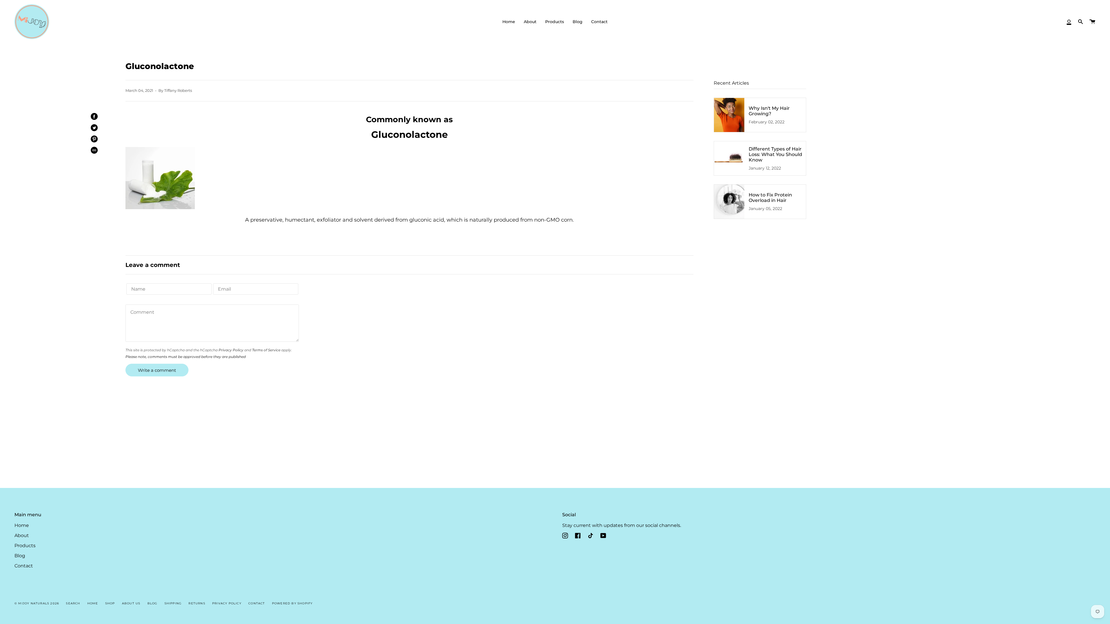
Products (25, 545)
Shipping (173, 603)
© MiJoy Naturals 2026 (36, 603)
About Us (131, 603)
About (21, 535)
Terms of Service (266, 350)
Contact (23, 566)
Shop (110, 603)
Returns (196, 603)
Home (21, 525)
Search (73, 603)
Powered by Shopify (292, 603)
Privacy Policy (231, 350)
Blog (19, 555)
